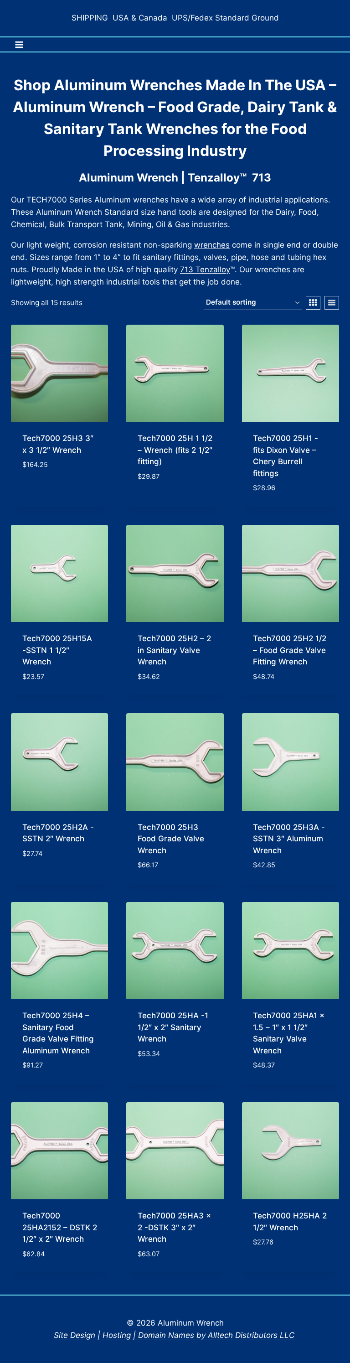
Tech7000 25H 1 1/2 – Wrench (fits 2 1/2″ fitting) (175, 450)
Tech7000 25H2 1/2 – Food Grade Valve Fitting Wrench (289, 650)
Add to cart (45, 492)
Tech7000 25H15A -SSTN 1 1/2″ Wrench (57, 650)
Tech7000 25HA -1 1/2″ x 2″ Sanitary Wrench (173, 1027)
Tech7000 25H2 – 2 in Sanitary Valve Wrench (174, 650)
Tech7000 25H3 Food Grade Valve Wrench (171, 839)
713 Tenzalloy (205, 269)
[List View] (331, 303)
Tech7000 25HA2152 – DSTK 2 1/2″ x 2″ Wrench (59, 1227)
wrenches (212, 244)
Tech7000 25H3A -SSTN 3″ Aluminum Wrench (289, 839)
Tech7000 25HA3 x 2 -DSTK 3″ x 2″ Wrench (174, 1227)
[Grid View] (313, 303)
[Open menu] (19, 44)
